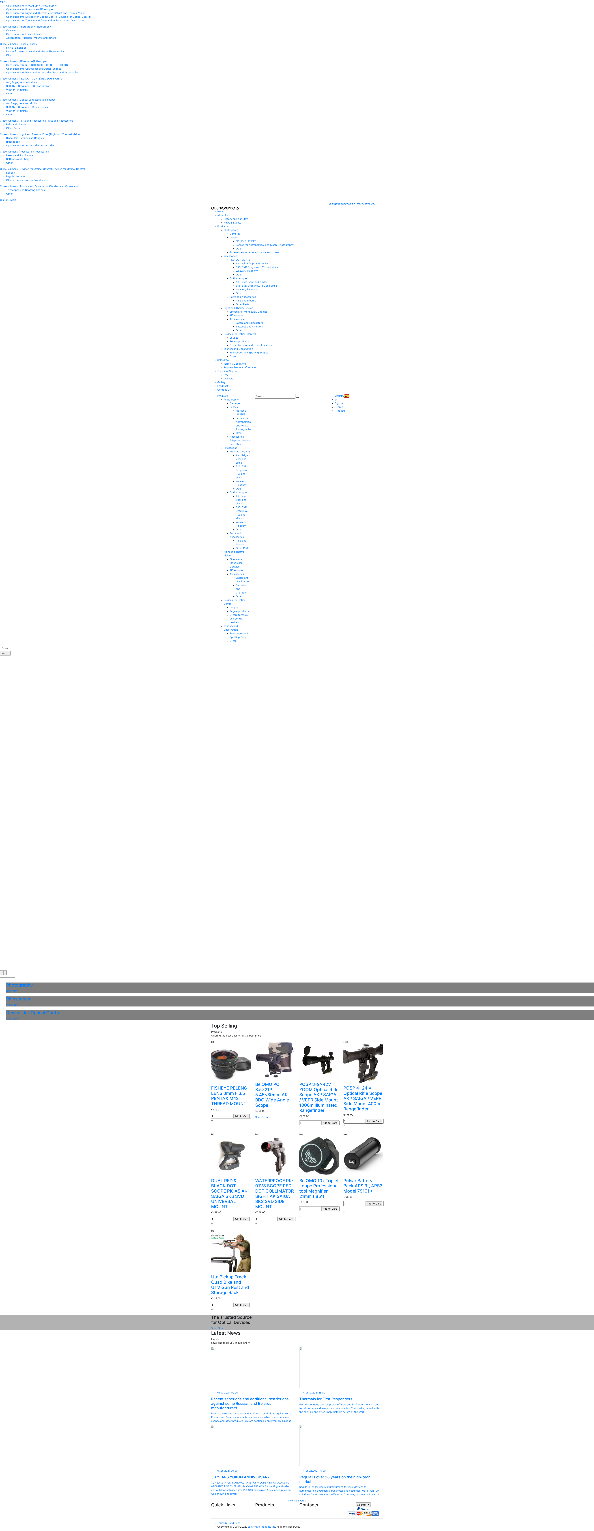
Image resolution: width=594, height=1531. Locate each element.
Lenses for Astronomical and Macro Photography (35, 51)
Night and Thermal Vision (70, 13)
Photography (49, 5)
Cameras (11, 30)
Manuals (228, 378)
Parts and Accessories (65, 72)
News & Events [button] (297, 1500)
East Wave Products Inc (261, 1526)
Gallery (221, 382)
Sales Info (223, 359)
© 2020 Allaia (8, 199)
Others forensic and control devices (27, 180)
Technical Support (228, 371)
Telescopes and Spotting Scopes (25, 189)
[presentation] (1, 972)
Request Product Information (240, 367)
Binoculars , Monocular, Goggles (25, 138)
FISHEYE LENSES (16, 47)
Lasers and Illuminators (19, 155)
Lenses (38, 34)
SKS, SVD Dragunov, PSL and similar (27, 107)
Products (222, 226)
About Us (222, 215)
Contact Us (224, 389)
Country (362, 1504)
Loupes (10, 172)
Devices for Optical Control (74, 16)
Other (9, 55)
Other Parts (13, 128)
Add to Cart (242, 1116)
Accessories (47, 145)
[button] (1, 977)
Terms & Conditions (235, 363)
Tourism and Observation (70, 20)
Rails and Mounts (16, 124)
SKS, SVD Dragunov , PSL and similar (28, 86)
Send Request (263, 1117)
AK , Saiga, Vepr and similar (22, 82)
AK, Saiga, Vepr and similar (22, 103)
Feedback (223, 385)
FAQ (226, 374)
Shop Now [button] (217, 1328)
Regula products (15, 176)
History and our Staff (236, 218)
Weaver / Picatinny (17, 89)
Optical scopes (52, 68)
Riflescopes (46, 9)
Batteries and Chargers (19, 159)
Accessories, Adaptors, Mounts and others (31, 37)
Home (220, 211)
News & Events (232, 222)
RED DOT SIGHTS (57, 65)
